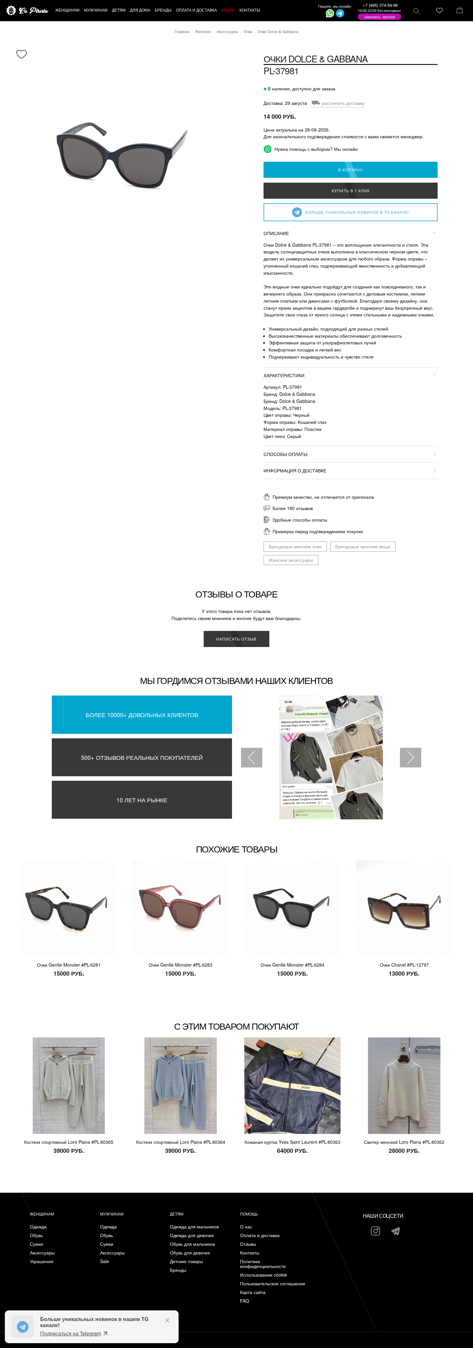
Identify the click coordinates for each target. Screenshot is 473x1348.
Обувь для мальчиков (192, 1244)
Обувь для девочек (190, 1252)
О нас (246, 1226)
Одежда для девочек (192, 1235)
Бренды (178, 1270)
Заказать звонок (379, 17)
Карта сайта (252, 1292)
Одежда (38, 1226)
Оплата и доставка (260, 1235)
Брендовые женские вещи (362, 546)
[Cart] (459, 10)
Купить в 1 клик (351, 190)
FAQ (244, 1300)
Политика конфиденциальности (263, 1264)
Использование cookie (263, 1274)
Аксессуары (42, 1252)
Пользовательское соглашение (272, 1283)
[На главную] (27, 10)
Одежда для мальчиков (194, 1226)
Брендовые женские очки (295, 546)
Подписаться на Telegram (70, 1333)
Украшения (41, 1261)
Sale (104, 1261)
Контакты (249, 1252)
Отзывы (248, 1244)
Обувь (36, 1235)
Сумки (36, 1244)
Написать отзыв (236, 639)
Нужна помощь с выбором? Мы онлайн (315, 149)
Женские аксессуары (291, 560)
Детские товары (186, 1261)
